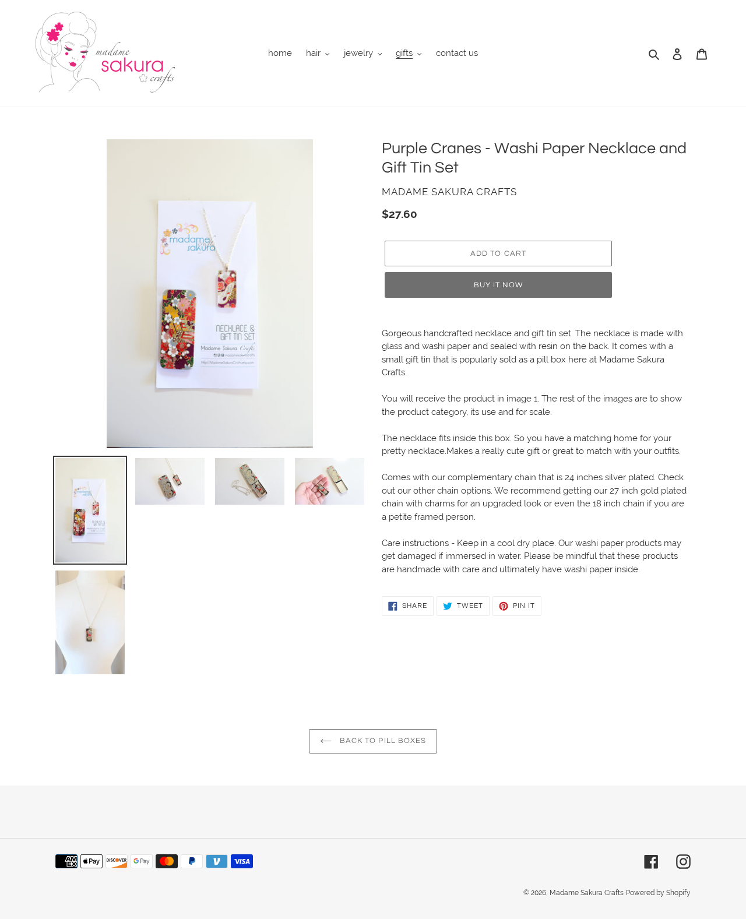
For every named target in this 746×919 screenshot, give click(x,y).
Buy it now (498, 285)
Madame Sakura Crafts (587, 893)
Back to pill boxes (381, 741)
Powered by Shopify (658, 893)
